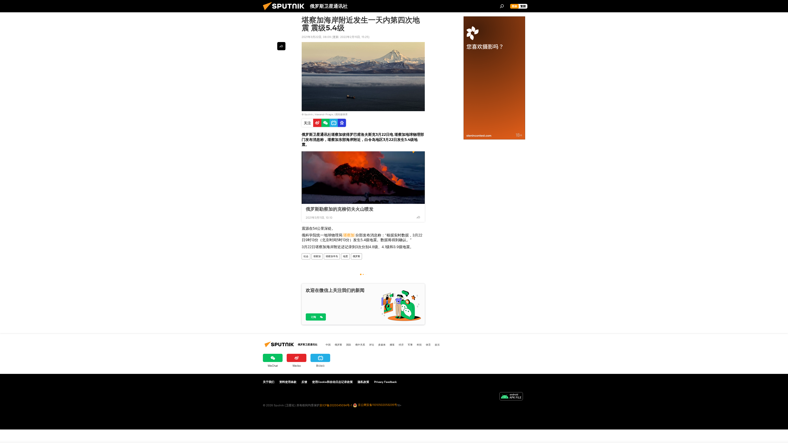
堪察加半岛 (332, 256)
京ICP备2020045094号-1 (336, 405)
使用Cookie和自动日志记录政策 (332, 382)
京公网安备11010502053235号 (377, 405)
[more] (418, 217)
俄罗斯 (356, 256)
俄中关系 (360, 344)
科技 (419, 344)
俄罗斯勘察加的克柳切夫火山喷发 (339, 209)
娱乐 (437, 344)
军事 (410, 344)
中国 (328, 344)
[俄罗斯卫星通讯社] (285, 11)
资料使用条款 (288, 382)
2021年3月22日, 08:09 (316, 37)
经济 (401, 344)
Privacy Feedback (385, 382)
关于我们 (268, 382)
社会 (306, 256)
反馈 (304, 382)
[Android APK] (511, 396)
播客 (392, 344)
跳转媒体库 (341, 114)
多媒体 (382, 344)
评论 (371, 344)
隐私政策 (363, 382)
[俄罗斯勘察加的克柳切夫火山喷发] (363, 177)
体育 (428, 344)
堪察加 (348, 235)
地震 (345, 256)
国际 (348, 344)
